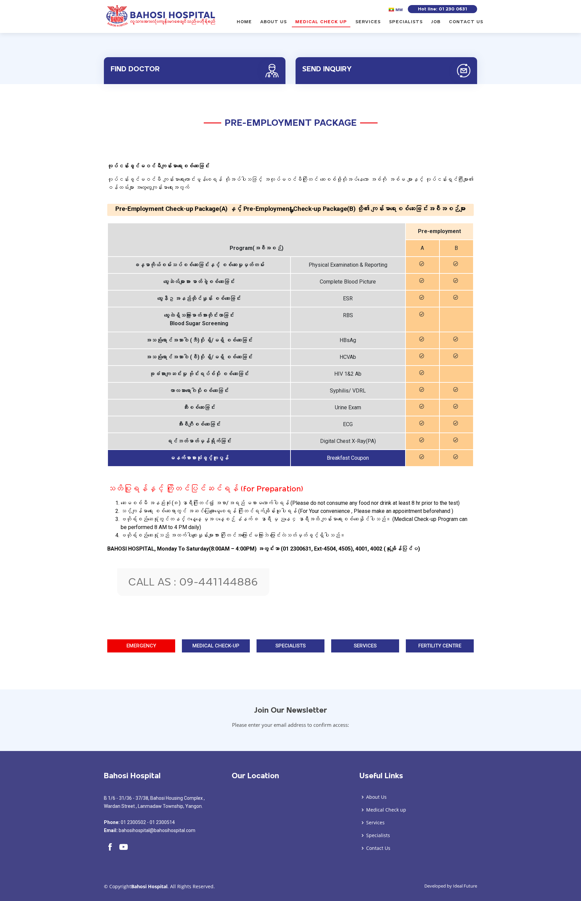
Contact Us (466, 22)
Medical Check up (321, 22)
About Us (273, 22)
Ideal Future (465, 886)
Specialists (406, 22)
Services (368, 22)
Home (244, 22)
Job (435, 22)
